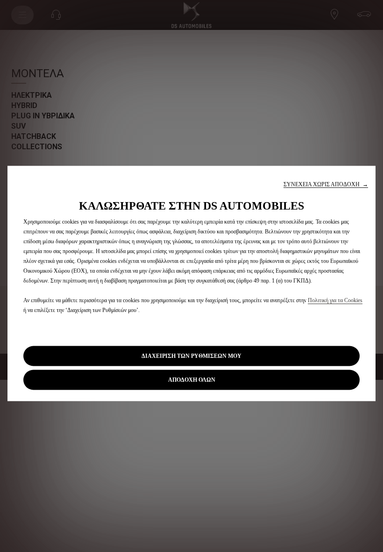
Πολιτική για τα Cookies (335, 300)
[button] (326, 184)
